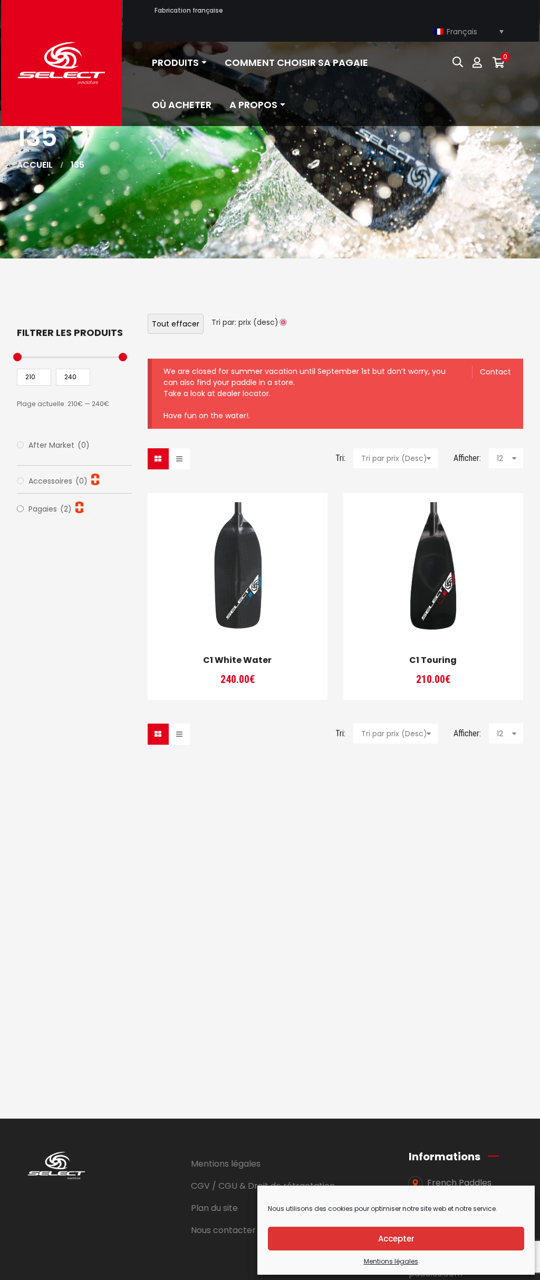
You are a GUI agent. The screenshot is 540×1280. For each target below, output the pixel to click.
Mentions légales (391, 1261)
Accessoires (58, 481)
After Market (59, 445)
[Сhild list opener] (95, 479)
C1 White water (237, 660)
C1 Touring (433, 660)
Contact (495, 372)
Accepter (396, 1238)
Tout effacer (175, 324)
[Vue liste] (179, 458)
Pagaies (50, 509)
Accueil (35, 165)
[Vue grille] (158, 458)
